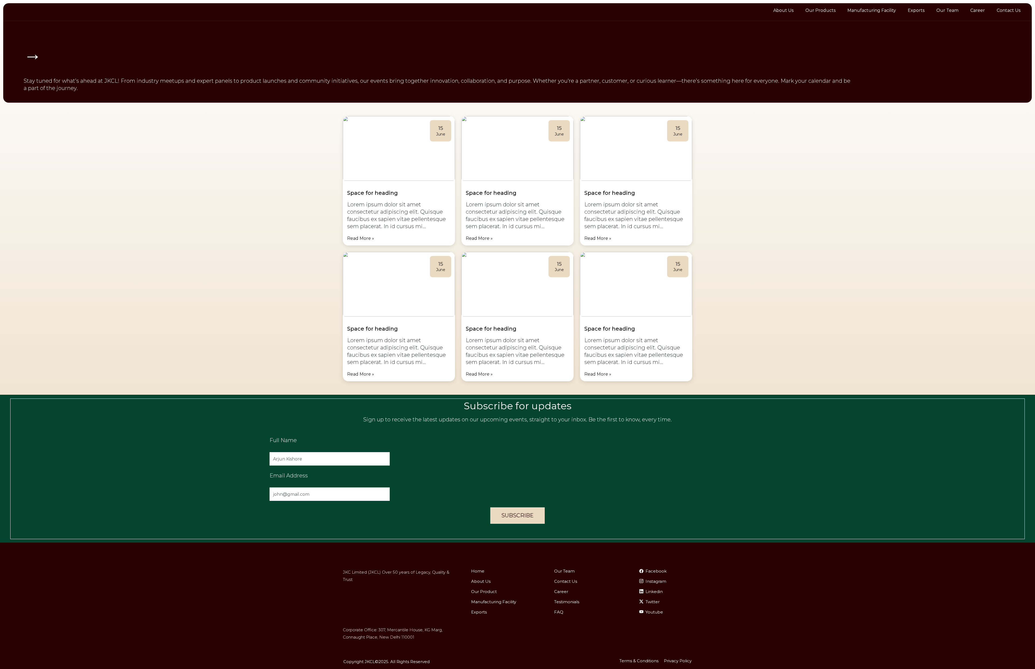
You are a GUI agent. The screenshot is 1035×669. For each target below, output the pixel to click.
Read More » (360, 238)
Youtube (654, 612)
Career (977, 10)
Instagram (656, 581)
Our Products (820, 10)
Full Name (283, 440)
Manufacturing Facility (871, 10)
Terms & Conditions (638, 660)
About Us (783, 10)
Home (477, 571)
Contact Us (1008, 10)
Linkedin (654, 591)
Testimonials (566, 601)
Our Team (947, 10)
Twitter (653, 601)
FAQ (558, 612)
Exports (916, 10)
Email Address (289, 475)
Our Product (484, 591)
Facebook (656, 571)
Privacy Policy (678, 660)
